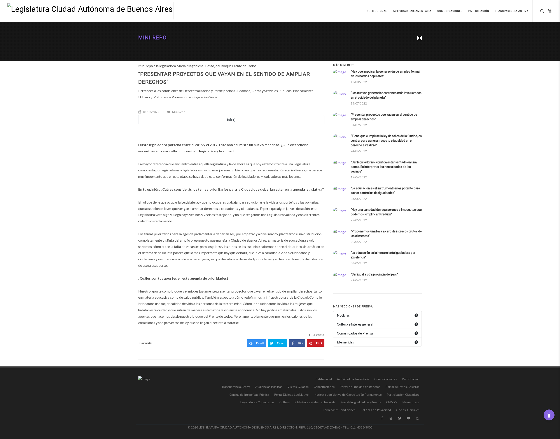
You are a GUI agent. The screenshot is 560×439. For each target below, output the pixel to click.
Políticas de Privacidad (375, 410)
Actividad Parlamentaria (353, 379)
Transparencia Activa (235, 386)
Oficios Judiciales (408, 410)
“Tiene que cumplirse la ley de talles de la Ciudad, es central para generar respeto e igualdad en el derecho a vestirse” (386, 140)
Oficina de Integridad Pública (249, 394)
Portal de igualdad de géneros (360, 386)
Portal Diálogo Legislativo (291, 394)
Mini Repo (152, 38)
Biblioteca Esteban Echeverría (315, 402)
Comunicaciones (385, 379)
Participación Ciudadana (403, 394)
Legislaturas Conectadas (257, 402)
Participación (411, 379)
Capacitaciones (324, 386)
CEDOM (391, 402)
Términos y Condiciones (339, 410)
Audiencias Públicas (268, 386)
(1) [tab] (233, 120)
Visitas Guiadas (298, 386)
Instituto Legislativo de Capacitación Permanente (348, 394)
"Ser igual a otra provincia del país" (374, 274)
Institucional (323, 379)
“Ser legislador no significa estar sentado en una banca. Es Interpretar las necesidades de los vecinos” (384, 166)
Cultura (284, 402)
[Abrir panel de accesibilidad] (549, 414)
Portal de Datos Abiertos (402, 386)
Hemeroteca (411, 402)
